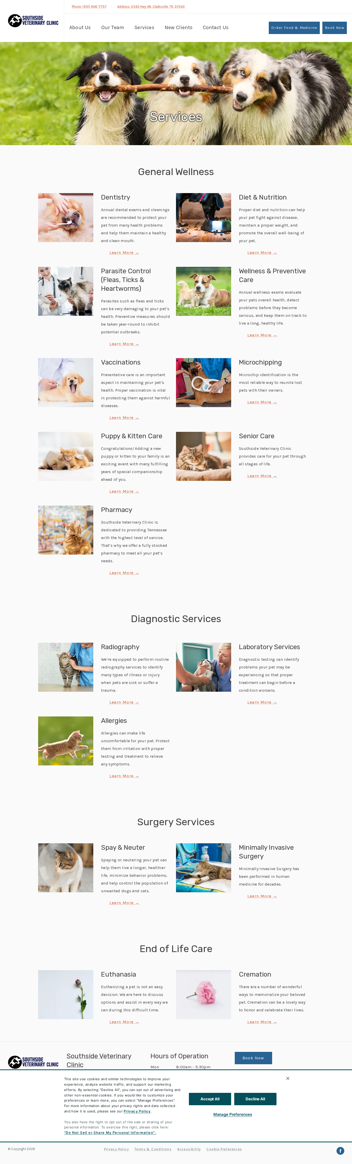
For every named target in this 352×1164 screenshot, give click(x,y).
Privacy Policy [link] (116, 1149)
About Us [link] (80, 27)
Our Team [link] (112, 27)
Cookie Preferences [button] (224, 1149)
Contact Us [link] (216, 27)
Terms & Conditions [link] (153, 1149)
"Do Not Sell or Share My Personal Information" (109, 1132)
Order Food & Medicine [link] (294, 28)
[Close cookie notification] (288, 1078)
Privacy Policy (137, 1111)
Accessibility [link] (189, 1149)
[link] (33, 20)
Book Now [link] (334, 28)
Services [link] (144, 27)
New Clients (178, 27)
